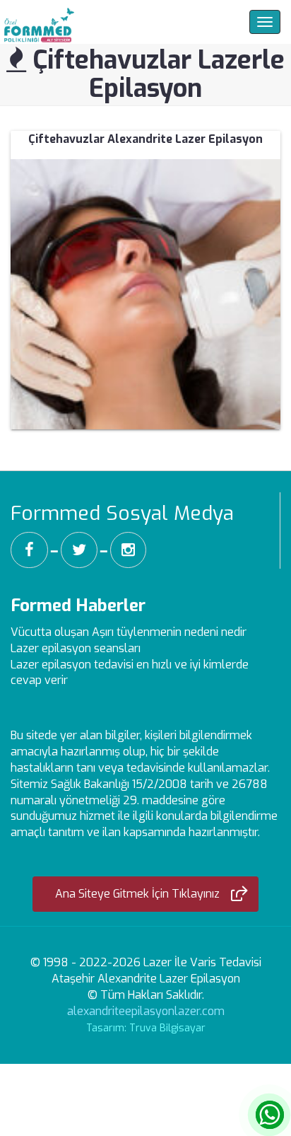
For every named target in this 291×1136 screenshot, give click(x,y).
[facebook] (29, 550)
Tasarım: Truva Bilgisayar (146, 1028)
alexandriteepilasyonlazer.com (146, 1011)
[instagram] (128, 550)
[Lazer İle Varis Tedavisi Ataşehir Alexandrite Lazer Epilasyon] (37, 22)
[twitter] (79, 550)
